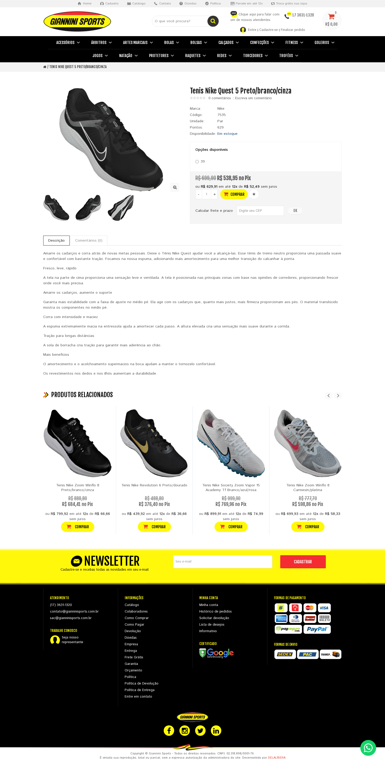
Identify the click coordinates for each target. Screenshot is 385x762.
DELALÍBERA (276, 758)
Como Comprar (137, 618)
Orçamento (133, 670)
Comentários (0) (88, 240)
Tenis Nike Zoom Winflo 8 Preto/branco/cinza (77, 488)
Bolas (169, 42)
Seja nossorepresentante (72, 640)
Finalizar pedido (293, 29)
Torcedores (252, 55)
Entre (252, 29)
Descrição (56, 240)
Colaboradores (136, 611)
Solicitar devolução (214, 618)
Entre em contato (138, 696)
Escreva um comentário (253, 98)
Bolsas (196, 42)
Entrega (131, 650)
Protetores (158, 55)
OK (295, 210)
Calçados (225, 42)
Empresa (131, 644)
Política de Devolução (141, 683)
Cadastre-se (268, 29)
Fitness (291, 42)
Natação (125, 55)
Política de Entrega (140, 690)
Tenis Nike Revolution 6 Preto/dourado (154, 485)
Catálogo (132, 605)
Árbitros (98, 42)
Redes (221, 55)
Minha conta (208, 605)
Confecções (259, 42)
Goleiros (322, 42)
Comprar (237, 194)
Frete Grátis (134, 657)
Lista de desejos (211, 624)
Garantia (131, 663)
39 (203, 161)
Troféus (286, 55)
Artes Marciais (135, 42)
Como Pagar (134, 624)
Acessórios (65, 42)
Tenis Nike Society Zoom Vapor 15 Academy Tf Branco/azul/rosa (231, 488)
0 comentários (219, 98)
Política (130, 677)
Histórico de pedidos (215, 611)
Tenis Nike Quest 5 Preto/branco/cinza (78, 67)
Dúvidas (131, 637)
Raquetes (192, 55)
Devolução (133, 631)
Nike (220, 108)
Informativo (208, 631)
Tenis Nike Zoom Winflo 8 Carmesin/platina (307, 488)
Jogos (97, 55)
